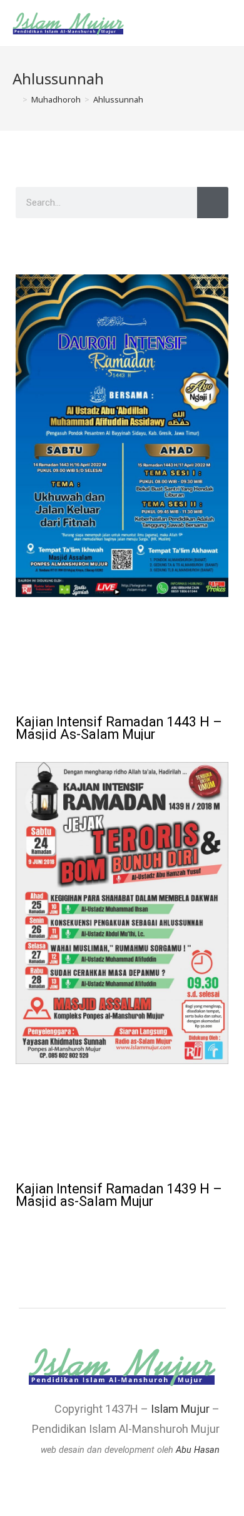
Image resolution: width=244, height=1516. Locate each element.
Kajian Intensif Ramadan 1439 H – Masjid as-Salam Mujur (119, 1195)
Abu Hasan (198, 1450)
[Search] (212, 202)
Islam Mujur (180, 1408)
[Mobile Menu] (228, 23)
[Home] (16, 99)
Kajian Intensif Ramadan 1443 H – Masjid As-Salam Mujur (119, 728)
